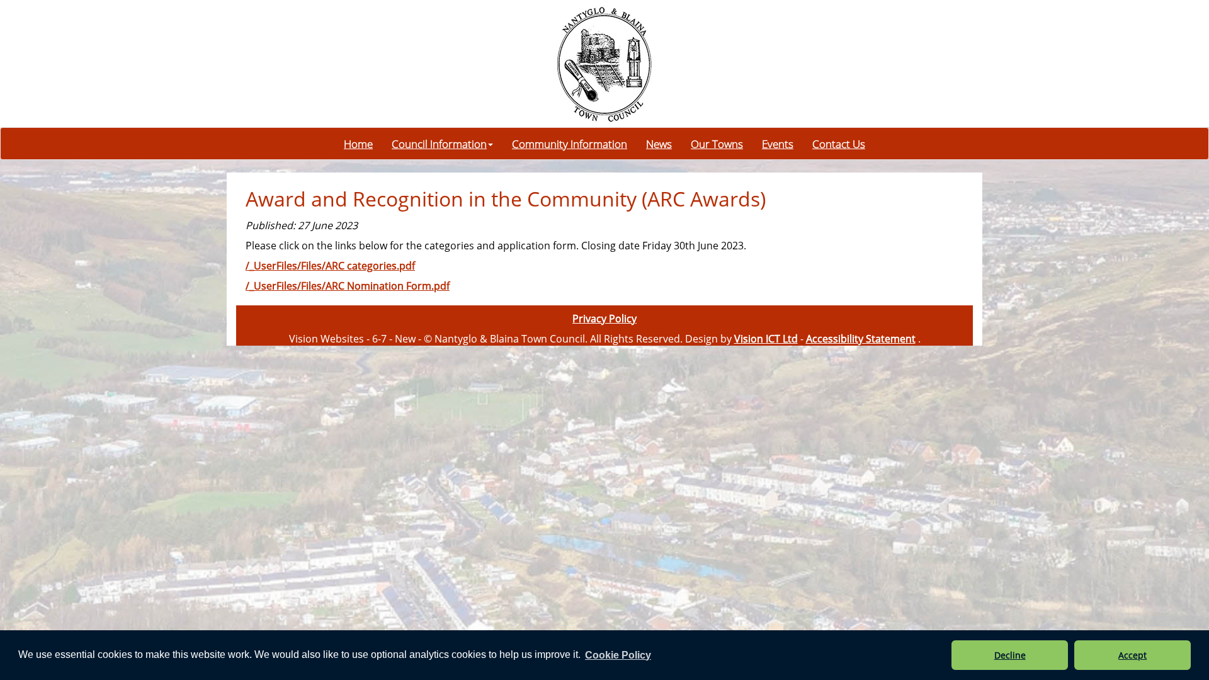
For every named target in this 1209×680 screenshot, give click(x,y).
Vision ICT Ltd (766, 339)
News (659, 143)
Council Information (439, 143)
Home (358, 143)
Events (777, 143)
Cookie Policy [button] (618, 655)
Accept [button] (1132, 655)
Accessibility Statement (861, 339)
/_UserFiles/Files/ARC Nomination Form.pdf (348, 286)
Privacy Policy (604, 319)
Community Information (569, 143)
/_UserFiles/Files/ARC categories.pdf (330, 266)
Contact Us (838, 143)
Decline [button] (1010, 655)
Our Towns (717, 143)
